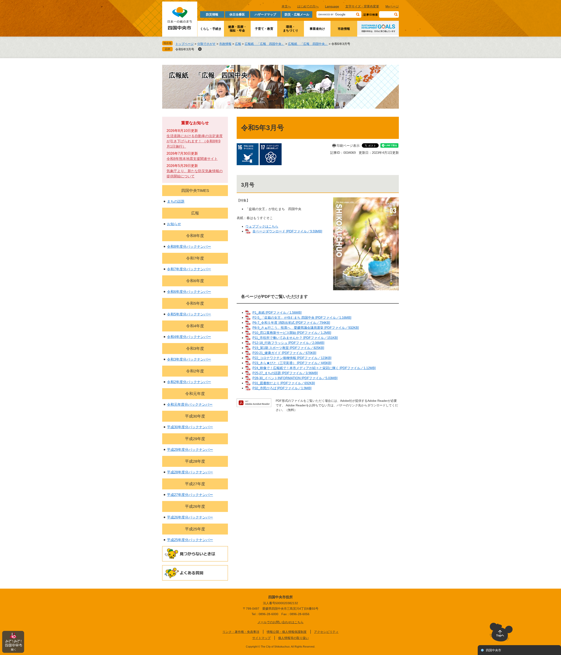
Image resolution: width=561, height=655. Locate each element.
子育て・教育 (264, 28)
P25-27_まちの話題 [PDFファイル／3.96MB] (285, 373)
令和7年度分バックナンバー (189, 269)
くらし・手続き (211, 28)
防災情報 (212, 14)
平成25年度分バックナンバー (190, 540)
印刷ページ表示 (348, 145)
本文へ (286, 6)
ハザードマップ (265, 14)
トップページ (184, 44)
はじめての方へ (308, 6)
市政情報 (344, 28)
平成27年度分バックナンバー (190, 495)
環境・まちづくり (290, 28)
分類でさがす (206, 44)
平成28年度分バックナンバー (190, 472)
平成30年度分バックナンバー (190, 427)
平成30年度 (195, 416)
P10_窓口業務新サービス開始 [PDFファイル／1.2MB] (291, 333)
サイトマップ (261, 638)
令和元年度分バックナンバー (190, 404)
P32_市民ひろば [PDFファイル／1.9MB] (281, 388)
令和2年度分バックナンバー (189, 382)
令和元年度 (195, 393)
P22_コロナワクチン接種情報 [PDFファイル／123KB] (291, 358)
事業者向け (317, 28)
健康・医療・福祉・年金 (237, 28)
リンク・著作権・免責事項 (240, 632)
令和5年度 (195, 303)
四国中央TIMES (195, 190)
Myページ (392, 6)
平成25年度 (195, 529)
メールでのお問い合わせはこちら (280, 622)
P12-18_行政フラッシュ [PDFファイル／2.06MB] (288, 343)
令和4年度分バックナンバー (189, 337)
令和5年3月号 (184, 49)
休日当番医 (237, 14)
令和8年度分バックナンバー (189, 246)
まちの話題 (176, 201)
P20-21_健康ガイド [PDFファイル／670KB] (284, 353)
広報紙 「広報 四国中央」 (264, 44)
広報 (238, 44)
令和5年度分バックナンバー (189, 314)
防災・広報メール (297, 14)
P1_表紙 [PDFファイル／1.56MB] (277, 312)
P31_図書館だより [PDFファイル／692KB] (283, 383)
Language (332, 6)
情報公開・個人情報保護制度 (287, 632)
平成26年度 (195, 506)
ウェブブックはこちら (261, 226)
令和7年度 (195, 258)
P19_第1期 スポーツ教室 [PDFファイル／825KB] (288, 348)
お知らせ (174, 224)
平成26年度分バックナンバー (190, 517)
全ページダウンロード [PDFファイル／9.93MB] (287, 231)
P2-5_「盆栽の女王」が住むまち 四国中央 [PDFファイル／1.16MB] (301, 317)
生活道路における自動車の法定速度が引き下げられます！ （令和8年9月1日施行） (195, 141)
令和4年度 (195, 326)
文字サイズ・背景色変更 (362, 6)
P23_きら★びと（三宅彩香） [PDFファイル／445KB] (291, 363)
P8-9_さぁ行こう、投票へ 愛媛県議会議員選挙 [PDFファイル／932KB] (305, 327)
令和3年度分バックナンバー (189, 359)
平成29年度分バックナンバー (190, 449)
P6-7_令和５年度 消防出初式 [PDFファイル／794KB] (291, 322)
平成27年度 (195, 484)
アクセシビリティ (326, 632)
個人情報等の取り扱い (293, 638)
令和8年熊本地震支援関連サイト (192, 159)
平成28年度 (195, 461)
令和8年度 (195, 236)
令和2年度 (195, 371)
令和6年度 (195, 281)
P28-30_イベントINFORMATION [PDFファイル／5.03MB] (294, 378)
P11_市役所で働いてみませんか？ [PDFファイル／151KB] (295, 338)
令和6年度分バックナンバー (189, 292)
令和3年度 (195, 348)
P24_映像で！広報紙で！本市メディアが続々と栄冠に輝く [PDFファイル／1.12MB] (314, 368)
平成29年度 (195, 439)
